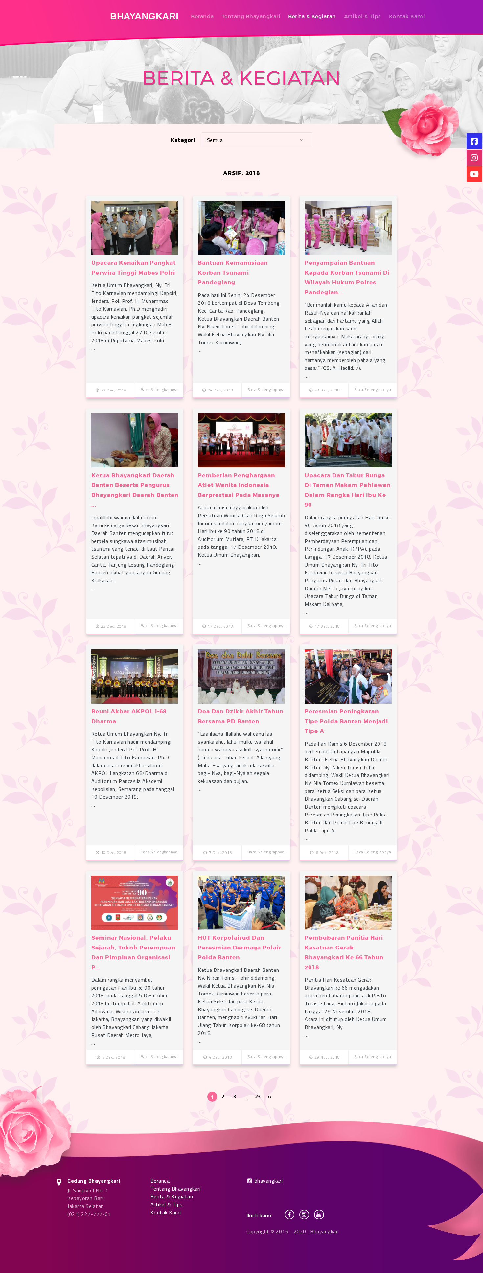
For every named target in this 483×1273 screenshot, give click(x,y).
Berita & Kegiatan (312, 16)
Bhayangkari (144, 16)
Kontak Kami (407, 16)
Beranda (202, 16)
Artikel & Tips (362, 16)
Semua (215, 140)
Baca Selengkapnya (159, 389)
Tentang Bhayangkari (251, 16)
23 (258, 1096)
